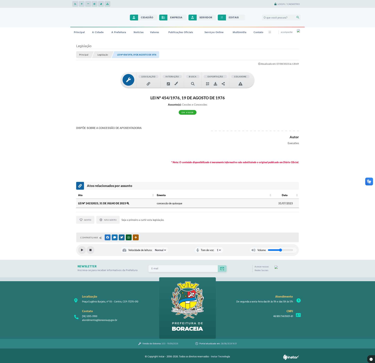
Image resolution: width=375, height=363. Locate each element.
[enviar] (222, 268)
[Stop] (90, 250)
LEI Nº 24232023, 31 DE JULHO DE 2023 (102, 203)
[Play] (82, 250)
